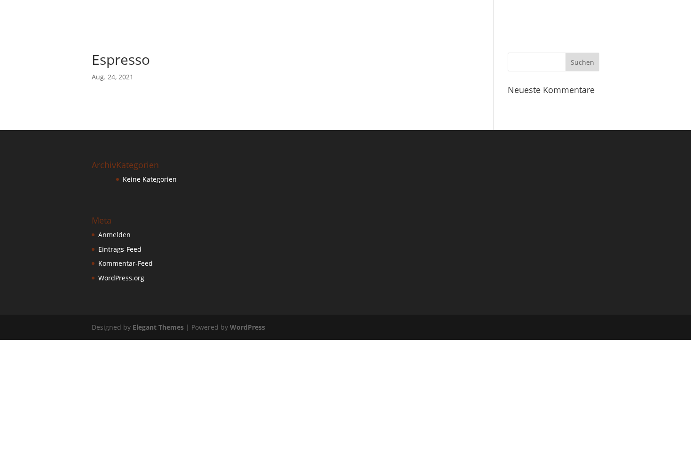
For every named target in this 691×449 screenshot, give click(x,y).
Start (664, 13)
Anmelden (114, 234)
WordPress (247, 327)
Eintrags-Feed (119, 249)
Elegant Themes (158, 327)
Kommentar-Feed (125, 263)
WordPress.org (121, 277)
